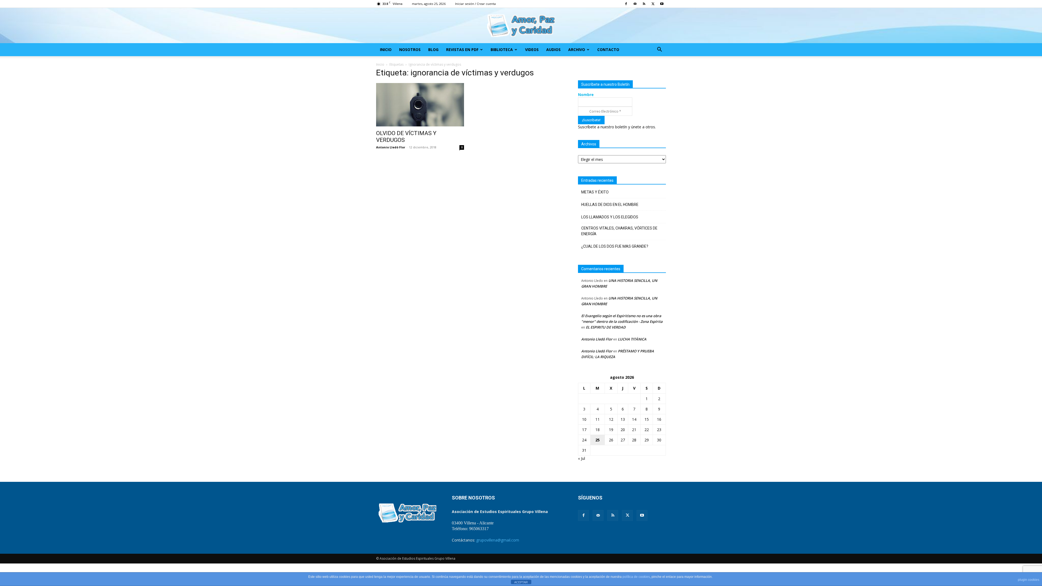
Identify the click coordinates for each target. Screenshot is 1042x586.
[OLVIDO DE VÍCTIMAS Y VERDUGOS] (420, 104)
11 (597, 419)
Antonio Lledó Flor (390, 147)
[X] (653, 4)
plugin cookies (1028, 580)
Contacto (608, 49)
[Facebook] (626, 4)
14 (634, 419)
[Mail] (635, 4)
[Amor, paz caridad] (521, 26)
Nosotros (410, 49)
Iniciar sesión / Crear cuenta (475, 4)
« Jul (581, 458)
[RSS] (644, 4)
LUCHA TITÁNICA (632, 339)
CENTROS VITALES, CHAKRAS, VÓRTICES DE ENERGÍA (619, 231)
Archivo (576, 49)
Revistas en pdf (462, 49)
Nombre (586, 94)
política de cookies (636, 577)
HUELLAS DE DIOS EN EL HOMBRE (609, 204)
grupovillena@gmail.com (497, 540)
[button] (659, 50)
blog (433, 49)
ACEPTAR (521, 582)
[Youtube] (662, 4)
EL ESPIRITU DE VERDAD (606, 327)
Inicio (386, 49)
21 (634, 429)
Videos (532, 49)
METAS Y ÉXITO (595, 192)
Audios (553, 49)
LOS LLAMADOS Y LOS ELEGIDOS (609, 217)
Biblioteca (502, 49)
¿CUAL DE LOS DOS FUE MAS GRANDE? (614, 246)
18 (597, 429)
